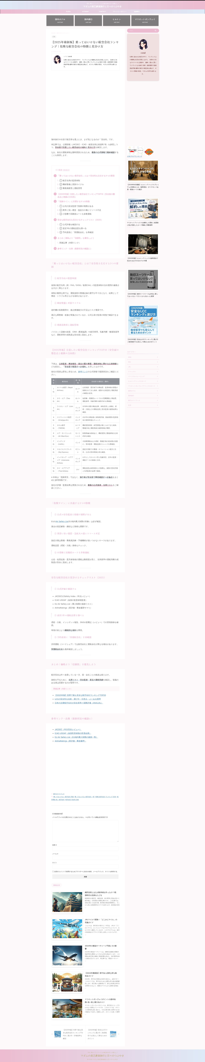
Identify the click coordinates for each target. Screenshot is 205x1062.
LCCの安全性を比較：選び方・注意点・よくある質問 (78, 699)
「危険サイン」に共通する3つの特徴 (74, 201)
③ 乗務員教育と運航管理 (70, 188)
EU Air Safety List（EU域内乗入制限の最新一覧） (76, 737)
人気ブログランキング (134, 156)
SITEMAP (85, 11)
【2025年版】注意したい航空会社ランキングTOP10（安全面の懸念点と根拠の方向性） (86, 195)
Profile (68, 11)
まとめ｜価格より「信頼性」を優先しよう (76, 238)
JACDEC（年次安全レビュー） (68, 729)
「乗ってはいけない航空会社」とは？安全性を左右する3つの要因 (86, 176)
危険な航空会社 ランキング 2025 (105, 797)
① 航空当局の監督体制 (69, 180)
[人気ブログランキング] (149, 154)
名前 (54, 845)
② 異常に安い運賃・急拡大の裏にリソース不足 (80, 210)
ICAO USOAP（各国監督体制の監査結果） (73, 733)
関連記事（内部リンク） (70, 243)
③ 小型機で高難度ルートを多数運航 (75, 214)
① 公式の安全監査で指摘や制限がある (76, 206)
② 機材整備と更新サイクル (71, 184)
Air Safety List (62, 521)
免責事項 (136, 11)
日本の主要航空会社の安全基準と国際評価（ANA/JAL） (79, 703)
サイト (54, 863)
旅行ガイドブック (58, 794)
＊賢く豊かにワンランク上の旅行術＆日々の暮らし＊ (102, 1052)
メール (55, 854)
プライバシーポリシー (120, 11)
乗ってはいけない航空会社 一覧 (84, 797)
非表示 (66, 170)
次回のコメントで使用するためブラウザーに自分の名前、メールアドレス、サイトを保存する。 (86, 871)
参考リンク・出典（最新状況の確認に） (75, 248)
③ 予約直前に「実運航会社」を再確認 (76, 232)
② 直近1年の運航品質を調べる (73, 228)
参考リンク (83, 372)
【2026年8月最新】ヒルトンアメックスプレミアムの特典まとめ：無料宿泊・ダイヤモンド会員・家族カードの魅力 (143, 187)
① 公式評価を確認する (69, 224)
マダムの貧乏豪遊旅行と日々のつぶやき (102, 6)
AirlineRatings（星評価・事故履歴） (70, 741)
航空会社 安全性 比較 (72, 799)
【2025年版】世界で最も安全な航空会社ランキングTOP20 (80, 695)
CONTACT (102, 11)
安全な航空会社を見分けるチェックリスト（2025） (80, 220)
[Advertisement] (85, 88)
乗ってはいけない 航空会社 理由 (63, 797)
